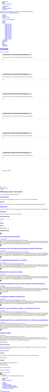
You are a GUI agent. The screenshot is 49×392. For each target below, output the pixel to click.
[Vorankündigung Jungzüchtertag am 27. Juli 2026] (1, 257)
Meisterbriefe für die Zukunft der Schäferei (11, 272)
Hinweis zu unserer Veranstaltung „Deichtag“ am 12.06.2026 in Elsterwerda (20, 308)
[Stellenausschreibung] (1, 330)
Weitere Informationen (4, 350)
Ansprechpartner (6, 6)
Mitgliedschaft (3, 206)
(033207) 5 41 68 (7, 367)
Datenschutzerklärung (7, 8)
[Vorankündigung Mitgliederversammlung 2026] (1, 294)
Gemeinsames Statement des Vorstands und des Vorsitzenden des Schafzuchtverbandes (22, 283)
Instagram (4, 374)
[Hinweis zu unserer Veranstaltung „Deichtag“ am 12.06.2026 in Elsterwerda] (1, 305)
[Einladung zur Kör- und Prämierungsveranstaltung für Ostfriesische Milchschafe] (1, 245)
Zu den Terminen (3, 357)
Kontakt (4, 7)
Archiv (2, 223)
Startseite (4, 49)
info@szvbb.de (6, 370)
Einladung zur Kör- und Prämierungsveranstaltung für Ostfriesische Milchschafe (21, 248)
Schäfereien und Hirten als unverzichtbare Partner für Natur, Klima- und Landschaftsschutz (24, 320)
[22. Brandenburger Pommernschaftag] (1, 234)
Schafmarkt (3, 211)
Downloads (17, 209)
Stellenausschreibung (5, 333)
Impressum (5, 9)
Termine (2, 201)
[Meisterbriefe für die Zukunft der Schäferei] (1, 269)
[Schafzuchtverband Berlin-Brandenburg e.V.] (9, 12)
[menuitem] (26, 6)
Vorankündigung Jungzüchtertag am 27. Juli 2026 (13, 260)
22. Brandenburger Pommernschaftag (10, 236)
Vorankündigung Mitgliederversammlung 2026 (12, 296)
